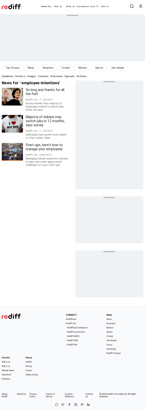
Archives (81, 76)
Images (31, 76)
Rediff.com (112, 394)
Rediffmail (71, 319)
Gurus (92, 6)
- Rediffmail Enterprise (76, 327)
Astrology (111, 349)
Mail (49, 6)
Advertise (21, 394)
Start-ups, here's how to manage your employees (44, 147)
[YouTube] (82, 404)
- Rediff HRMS (72, 336)
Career (29, 370)
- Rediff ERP (71, 344)
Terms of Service (50, 395)
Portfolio (6, 379)
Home (44, 6)
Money (68, 6)
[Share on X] (63, 404)
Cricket (66, 67)
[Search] (131, 6)
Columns (43, 76)
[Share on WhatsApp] (56, 404)
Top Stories (12, 67)
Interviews (56, 76)
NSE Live (6, 366)
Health (29, 362)
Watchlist (6, 374)
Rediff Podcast (113, 353)
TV (97, 6)
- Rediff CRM (72, 340)
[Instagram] (75, 404)
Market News (8, 370)
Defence (20, 76)
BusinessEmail (83, 6)
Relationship (32, 374)
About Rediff (5, 395)
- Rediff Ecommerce (75, 332)
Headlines (7, 76)
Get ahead (118, 67)
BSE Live (6, 362)
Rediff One (71, 323)
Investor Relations (69, 395)
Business (48, 67)
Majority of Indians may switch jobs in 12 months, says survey (45, 121)
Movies (83, 67)
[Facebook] (69, 404)
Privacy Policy (33, 395)
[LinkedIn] (88, 404)
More (103, 6)
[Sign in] (140, 6)
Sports (99, 67)
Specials (69, 76)
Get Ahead (111, 340)
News (56, 6)
